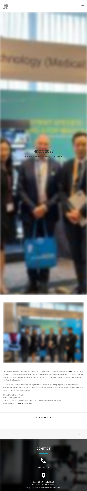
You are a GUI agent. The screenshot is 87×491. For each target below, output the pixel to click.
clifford (59, 156)
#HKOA (70, 372)
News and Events (44, 156)
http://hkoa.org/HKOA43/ (23, 403)
